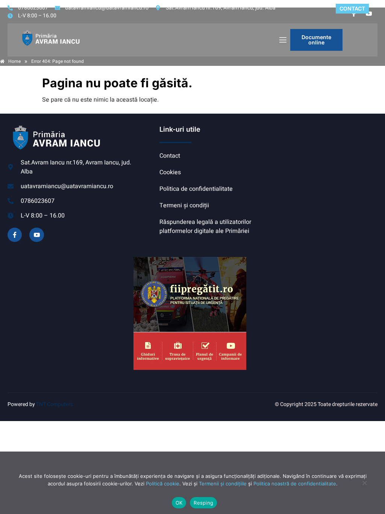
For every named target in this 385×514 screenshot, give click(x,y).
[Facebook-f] (15, 235)
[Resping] (364, 486)
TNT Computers (54, 404)
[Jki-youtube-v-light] (36, 235)
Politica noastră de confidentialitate (294, 484)
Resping (203, 503)
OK (179, 503)
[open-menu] (282, 40)
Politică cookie (162, 484)
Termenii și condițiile (223, 484)
